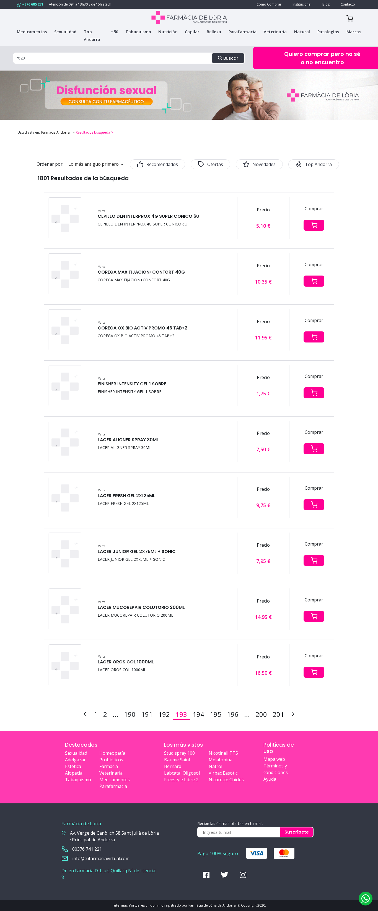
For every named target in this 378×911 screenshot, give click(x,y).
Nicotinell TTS (223, 753)
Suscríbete (296, 832)
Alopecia (73, 773)
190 (130, 714)
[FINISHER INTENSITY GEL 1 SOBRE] (65, 386)
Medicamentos (114, 780)
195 (215, 714)
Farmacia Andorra (55, 132)
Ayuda (269, 779)
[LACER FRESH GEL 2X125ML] (65, 498)
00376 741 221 (87, 849)
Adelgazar (75, 760)
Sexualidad (76, 753)
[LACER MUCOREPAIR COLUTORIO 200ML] (65, 609)
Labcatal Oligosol (182, 773)
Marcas (353, 31)
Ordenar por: (50, 164)
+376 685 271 (32, 4)
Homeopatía (112, 753)
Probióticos (111, 760)
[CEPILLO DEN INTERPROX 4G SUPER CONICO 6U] (65, 218)
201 (278, 714)
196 (233, 714)
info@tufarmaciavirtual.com (101, 858)
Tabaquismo (78, 780)
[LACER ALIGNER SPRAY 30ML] (65, 442)
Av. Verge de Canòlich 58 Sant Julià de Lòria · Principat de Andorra (114, 836)
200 (261, 714)
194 (198, 714)
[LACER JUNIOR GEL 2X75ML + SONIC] (65, 554)
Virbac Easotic (223, 773)
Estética (73, 766)
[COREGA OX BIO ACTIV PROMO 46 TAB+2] (65, 330)
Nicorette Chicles (226, 780)
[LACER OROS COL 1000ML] (65, 665)
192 (164, 714)
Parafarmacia (113, 786)
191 (147, 714)
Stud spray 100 (179, 753)
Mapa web (274, 759)
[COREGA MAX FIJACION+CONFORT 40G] (65, 274)
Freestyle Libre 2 (181, 780)
